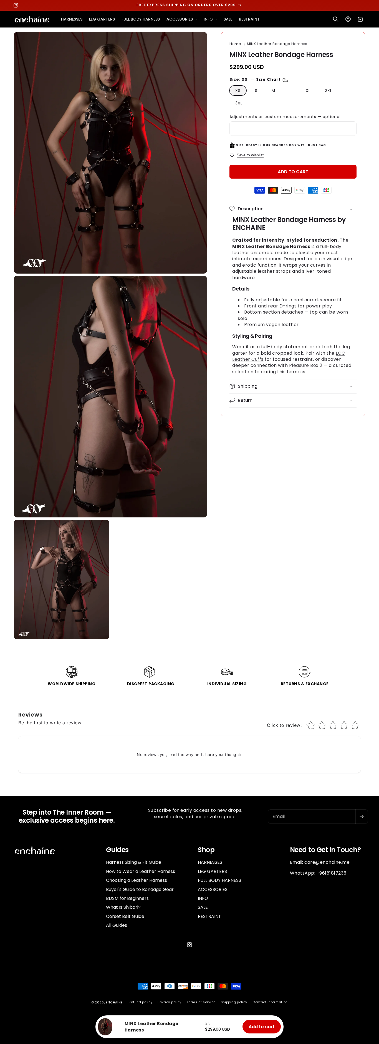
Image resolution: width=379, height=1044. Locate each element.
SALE (203, 907)
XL (308, 90)
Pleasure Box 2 (305, 365)
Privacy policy (169, 1002)
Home (235, 43)
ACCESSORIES (213, 889)
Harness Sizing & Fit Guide (133, 862)
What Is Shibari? (123, 907)
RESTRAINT (209, 916)
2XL (328, 90)
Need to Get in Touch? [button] (325, 850)
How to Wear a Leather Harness (140, 871)
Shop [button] (206, 850)
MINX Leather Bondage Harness (277, 43)
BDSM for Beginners (127, 898)
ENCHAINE (114, 1002)
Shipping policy (234, 1002)
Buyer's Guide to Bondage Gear (140, 889)
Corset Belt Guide (125, 916)
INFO (203, 898)
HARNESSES (210, 862)
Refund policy (140, 1002)
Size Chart (269, 79)
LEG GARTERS (212, 871)
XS (238, 90)
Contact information (270, 1002)
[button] (181, 19)
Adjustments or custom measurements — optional (285, 116)
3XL (238, 103)
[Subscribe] (361, 816)
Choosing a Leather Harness (136, 880)
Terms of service (201, 1002)
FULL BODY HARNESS (219, 880)
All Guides (116, 925)
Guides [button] (117, 850)
